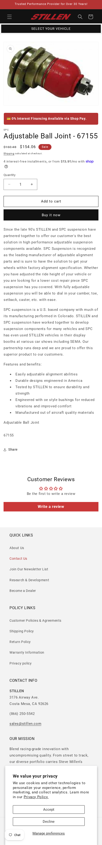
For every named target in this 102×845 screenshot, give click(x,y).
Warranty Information (26, 652)
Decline (49, 821)
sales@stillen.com (25, 724)
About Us (16, 548)
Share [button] (13, 449)
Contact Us (18, 558)
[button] (9, 17)
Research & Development (29, 580)
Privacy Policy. (36, 797)
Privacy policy (20, 663)
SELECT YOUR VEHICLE (51, 29)
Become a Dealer (22, 591)
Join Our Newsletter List (28, 569)
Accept (48, 809)
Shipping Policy (21, 631)
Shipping (9, 153)
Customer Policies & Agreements (35, 620)
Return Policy (20, 642)
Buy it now (51, 215)
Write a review (51, 506)
